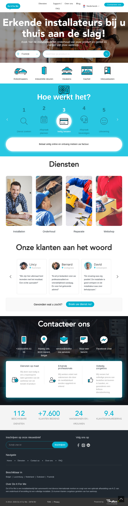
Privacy (57, 502)
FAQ (60, 461)
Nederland (31, 477)
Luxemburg (19, 477)
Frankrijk (50, 477)
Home (9, 461)
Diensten (21, 461)
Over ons (49, 461)
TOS (49, 502)
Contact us (35, 461)
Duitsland (41, 477)
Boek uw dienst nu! (80, 304)
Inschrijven (60, 445)
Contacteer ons (114, 4)
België (9, 477)
